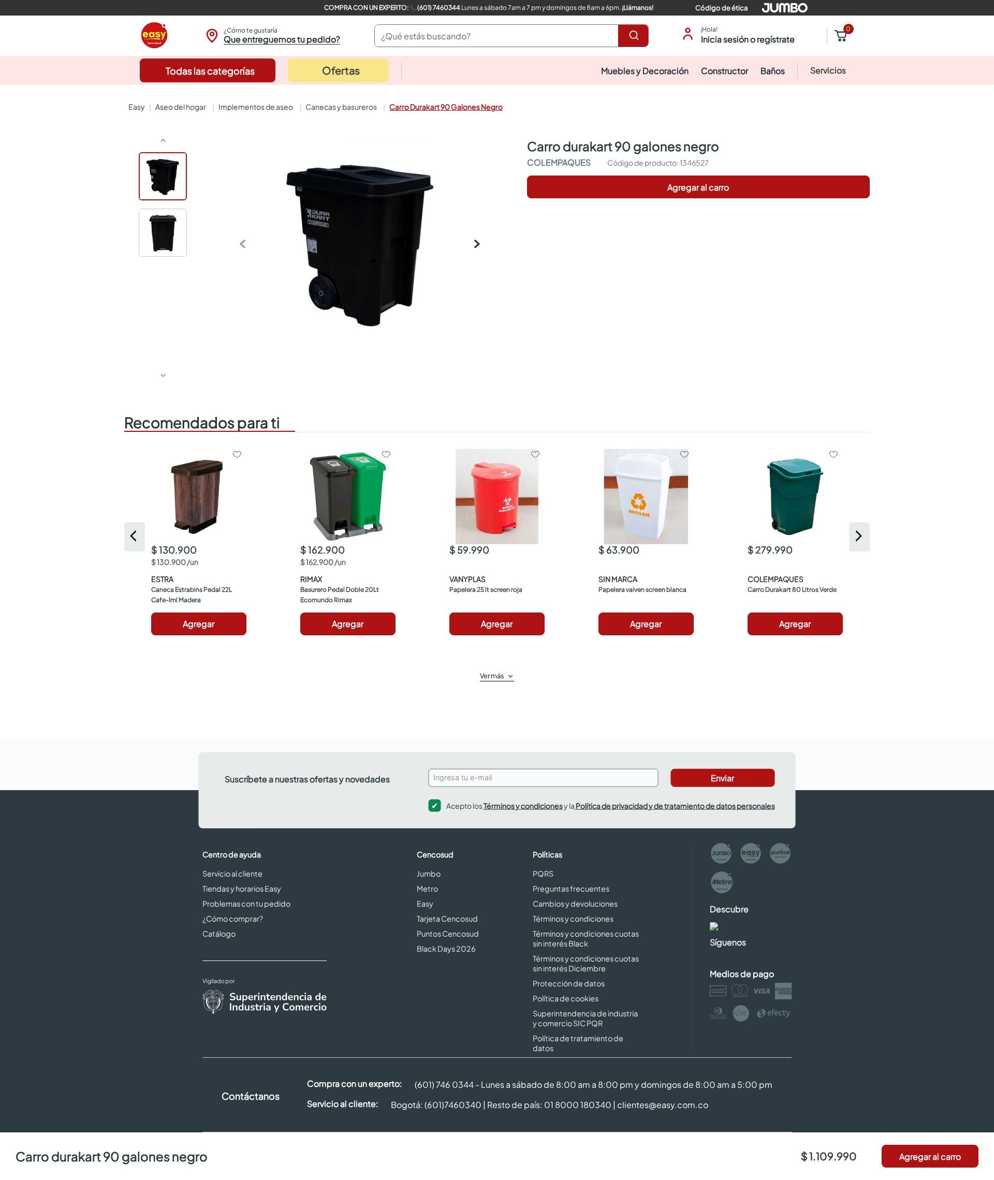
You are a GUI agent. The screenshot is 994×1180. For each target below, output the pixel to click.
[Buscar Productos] (635, 35)
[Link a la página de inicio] (135, 106)
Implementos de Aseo (255, 106)
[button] (272, 36)
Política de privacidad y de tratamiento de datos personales (675, 805)
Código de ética (721, 8)
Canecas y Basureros (341, 106)
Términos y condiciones (523, 805)
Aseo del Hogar (180, 106)
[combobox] (511, 35)
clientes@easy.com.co (662, 1104)
